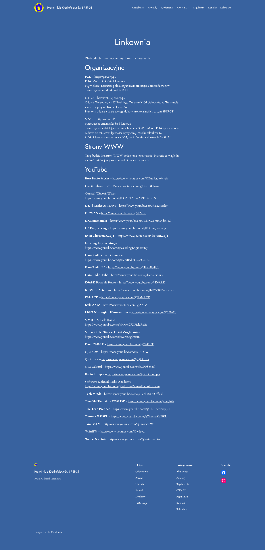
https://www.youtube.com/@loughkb (151, 401)
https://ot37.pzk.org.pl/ (111, 98)
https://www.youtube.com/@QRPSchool (130, 367)
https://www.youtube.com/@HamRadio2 (133, 267)
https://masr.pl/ (106, 119)
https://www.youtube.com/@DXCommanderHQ (140, 221)
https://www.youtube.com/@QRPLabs (125, 359)
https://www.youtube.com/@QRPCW (125, 352)
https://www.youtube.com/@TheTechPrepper (141, 409)
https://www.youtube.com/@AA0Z (125, 305)
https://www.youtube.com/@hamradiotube (137, 275)
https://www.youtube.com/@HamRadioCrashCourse (117, 260)
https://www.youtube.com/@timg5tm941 (129, 424)
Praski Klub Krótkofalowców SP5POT (69, 7)
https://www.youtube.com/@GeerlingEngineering (116, 248)
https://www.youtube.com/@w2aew (122, 432)
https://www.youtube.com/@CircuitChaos (132, 186)
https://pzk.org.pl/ (105, 77)
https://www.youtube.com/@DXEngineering (138, 228)
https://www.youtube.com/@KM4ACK (125, 297)
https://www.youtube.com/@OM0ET (130, 344)
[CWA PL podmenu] (188, 7)
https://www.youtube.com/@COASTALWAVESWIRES (120, 198)
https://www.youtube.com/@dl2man (123, 213)
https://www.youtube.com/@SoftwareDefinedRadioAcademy (122, 386)
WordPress (56, 532)
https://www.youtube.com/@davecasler (143, 206)
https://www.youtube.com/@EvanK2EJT (143, 236)
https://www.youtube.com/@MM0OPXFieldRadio (116, 325)
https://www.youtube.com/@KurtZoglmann (112, 337)
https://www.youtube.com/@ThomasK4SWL (139, 416)
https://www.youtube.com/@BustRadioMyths (140, 179)
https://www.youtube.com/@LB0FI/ (153, 312)
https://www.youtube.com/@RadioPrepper (134, 374)
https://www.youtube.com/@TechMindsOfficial (133, 394)
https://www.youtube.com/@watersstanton (135, 439)
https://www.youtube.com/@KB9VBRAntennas (143, 290)
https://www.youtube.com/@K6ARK (142, 283)
